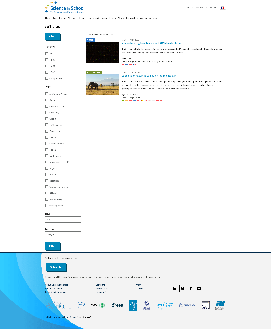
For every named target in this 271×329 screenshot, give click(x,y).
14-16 (52, 66)
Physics (53, 168)
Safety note (102, 288)
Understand (93, 18)
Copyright (100, 284)
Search (213, 7)
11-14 (52, 60)
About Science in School (56, 284)
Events (112, 18)
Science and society (58, 187)
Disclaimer (101, 292)
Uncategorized (56, 205)
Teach (104, 18)
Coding (52, 118)
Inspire (82, 18)
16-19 (52, 72)
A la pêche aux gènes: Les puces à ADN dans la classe (151, 43)
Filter (52, 36)
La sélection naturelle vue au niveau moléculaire (149, 76)
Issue (47, 213)
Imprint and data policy (56, 292)
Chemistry (54, 112)
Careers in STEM (57, 106)
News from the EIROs (60, 162)
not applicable (55, 78)
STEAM (53, 193)
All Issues (72, 18)
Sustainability (55, 199)
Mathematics (55, 156)
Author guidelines (148, 18)
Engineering (54, 131)
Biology (53, 100)
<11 (51, 53)
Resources (54, 180)
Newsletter (201, 7)
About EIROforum (53, 288)
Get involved (132, 18)
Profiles (53, 174)
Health (52, 149)
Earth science (55, 125)
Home (48, 18)
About (121, 18)
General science (56, 143)
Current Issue (59, 18)
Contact (190, 7)
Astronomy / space (58, 94)
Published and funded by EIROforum (60, 316)
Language (49, 229)
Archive (139, 284)
